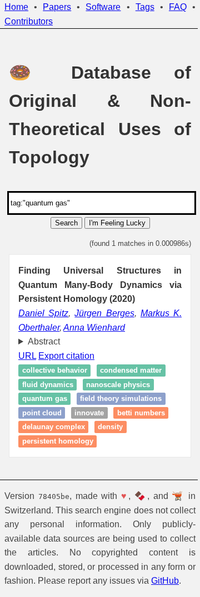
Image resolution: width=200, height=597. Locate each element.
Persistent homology (57, 441)
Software (103, 7)
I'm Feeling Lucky (117, 223)
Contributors (28, 21)
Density (110, 427)
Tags (145, 7)
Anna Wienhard (94, 327)
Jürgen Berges (104, 313)
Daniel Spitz (43, 313)
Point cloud (42, 413)
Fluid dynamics (47, 384)
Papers (57, 7)
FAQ (178, 7)
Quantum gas (44, 399)
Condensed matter (131, 370)
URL (27, 356)
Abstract (44, 341)
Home (16, 7)
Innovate (89, 413)
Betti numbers (141, 413)
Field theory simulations (121, 399)
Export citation (66, 356)
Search (66, 223)
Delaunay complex (53, 427)
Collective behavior (54, 370)
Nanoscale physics (118, 384)
